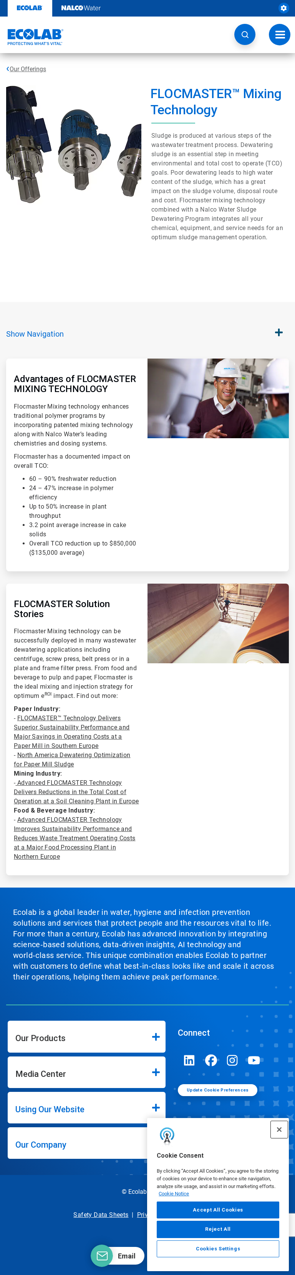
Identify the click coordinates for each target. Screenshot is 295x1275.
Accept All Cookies (218, 1210)
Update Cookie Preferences (218, 1090)
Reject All (218, 1229)
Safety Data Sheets (100, 1214)
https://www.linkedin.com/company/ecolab (189, 1060)
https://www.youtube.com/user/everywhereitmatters (254, 1060)
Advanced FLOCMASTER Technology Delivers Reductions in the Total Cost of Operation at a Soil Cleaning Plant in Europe (76, 792)
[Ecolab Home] (32, 37)
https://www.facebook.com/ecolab (211, 1060)
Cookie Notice (174, 1194)
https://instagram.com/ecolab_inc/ (232, 1060)
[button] (244, 34)
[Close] (279, 1129)
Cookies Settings (218, 1249)
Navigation (35, 334)
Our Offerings (28, 69)
